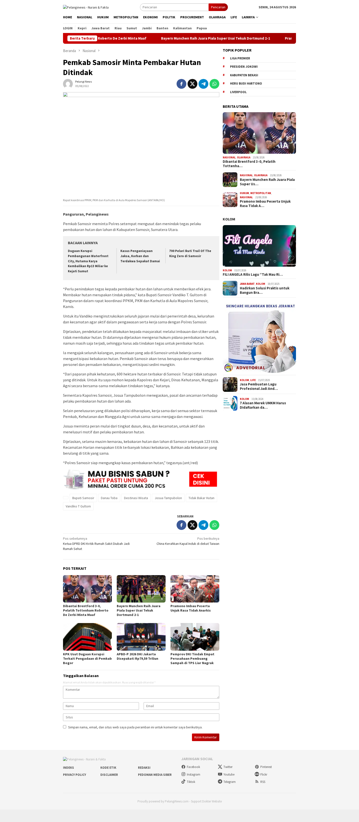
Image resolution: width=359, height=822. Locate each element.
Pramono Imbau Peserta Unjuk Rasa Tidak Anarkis (190, 608)
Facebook (193, 767)
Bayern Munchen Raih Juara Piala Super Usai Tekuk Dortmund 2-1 (200, 38)
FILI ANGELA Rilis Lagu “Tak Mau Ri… (253, 274)
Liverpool (238, 92)
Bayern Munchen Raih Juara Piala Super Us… (267, 181)
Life (253, 380)
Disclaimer (109, 775)
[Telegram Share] (203, 84)
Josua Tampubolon (168, 498)
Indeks (68, 768)
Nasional (229, 157)
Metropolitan (260, 193)
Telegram (229, 782)
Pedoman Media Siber (155, 775)
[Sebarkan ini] (181, 84)
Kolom (229, 219)
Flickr (263, 774)
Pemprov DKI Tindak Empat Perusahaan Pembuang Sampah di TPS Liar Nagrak (192, 658)
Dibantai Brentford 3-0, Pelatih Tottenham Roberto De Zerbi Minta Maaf (85, 610)
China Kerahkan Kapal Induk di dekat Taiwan (188, 541)
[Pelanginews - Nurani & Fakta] (86, 7)
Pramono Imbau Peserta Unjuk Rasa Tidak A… (265, 203)
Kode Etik (108, 768)
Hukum (244, 193)
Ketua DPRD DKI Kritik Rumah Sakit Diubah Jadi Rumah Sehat (96, 543)
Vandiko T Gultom (78, 506)
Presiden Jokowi (244, 67)
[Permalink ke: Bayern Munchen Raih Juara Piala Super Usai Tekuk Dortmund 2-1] (141, 589)
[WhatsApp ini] (214, 84)
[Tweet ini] (192, 84)
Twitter (227, 767)
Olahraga (243, 157)
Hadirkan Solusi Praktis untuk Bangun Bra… (264, 290)
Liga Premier (240, 58)
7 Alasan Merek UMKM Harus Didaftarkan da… (263, 405)
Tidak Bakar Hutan (201, 498)
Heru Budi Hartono (246, 83)
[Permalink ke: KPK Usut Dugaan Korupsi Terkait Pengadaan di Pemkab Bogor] (87, 636)
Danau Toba (109, 498)
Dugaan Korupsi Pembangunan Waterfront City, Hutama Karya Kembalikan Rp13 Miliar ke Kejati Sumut (88, 261)
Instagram (193, 774)
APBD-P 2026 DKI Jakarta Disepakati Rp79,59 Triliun (137, 656)
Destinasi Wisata (136, 498)
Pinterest (266, 767)
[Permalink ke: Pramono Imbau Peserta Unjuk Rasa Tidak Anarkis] (194, 589)
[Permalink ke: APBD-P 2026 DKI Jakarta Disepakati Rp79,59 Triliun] (141, 636)
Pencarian (218, 7)
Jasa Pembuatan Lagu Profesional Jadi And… (259, 386)
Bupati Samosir (83, 498)
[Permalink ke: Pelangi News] (68, 83)
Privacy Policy (74, 775)
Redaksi (144, 768)
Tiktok (191, 782)
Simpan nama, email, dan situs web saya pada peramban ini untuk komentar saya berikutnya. (135, 727)
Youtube (228, 774)
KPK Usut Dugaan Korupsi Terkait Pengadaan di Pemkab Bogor (87, 658)
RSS (262, 782)
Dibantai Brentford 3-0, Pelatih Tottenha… (249, 163)
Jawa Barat (247, 283)
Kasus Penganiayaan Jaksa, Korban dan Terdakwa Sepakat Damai (140, 256)
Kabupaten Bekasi (244, 75)
